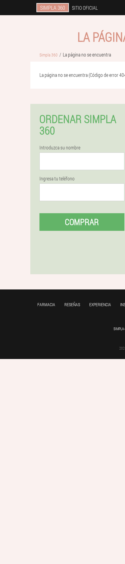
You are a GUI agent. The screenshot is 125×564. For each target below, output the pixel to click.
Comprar (82, 221)
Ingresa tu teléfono (57, 178)
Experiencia (100, 304)
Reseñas (72, 304)
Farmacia (46, 304)
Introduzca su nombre (59, 147)
